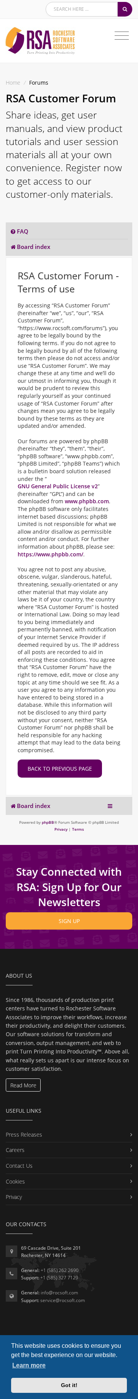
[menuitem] (19, 231)
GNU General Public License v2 (58, 486)
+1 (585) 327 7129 (59, 1277)
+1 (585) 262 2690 (60, 1270)
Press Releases (24, 1134)
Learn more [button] (29, 1365)
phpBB (48, 822)
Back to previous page (60, 768)
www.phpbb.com (87, 501)
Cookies (15, 1181)
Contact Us (19, 1165)
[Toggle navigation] (122, 36)
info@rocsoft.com (59, 1292)
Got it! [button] (69, 1385)
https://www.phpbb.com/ (50, 554)
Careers (15, 1150)
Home (13, 82)
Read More (23, 1085)
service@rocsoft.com (62, 1300)
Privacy (14, 1196)
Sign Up (69, 921)
